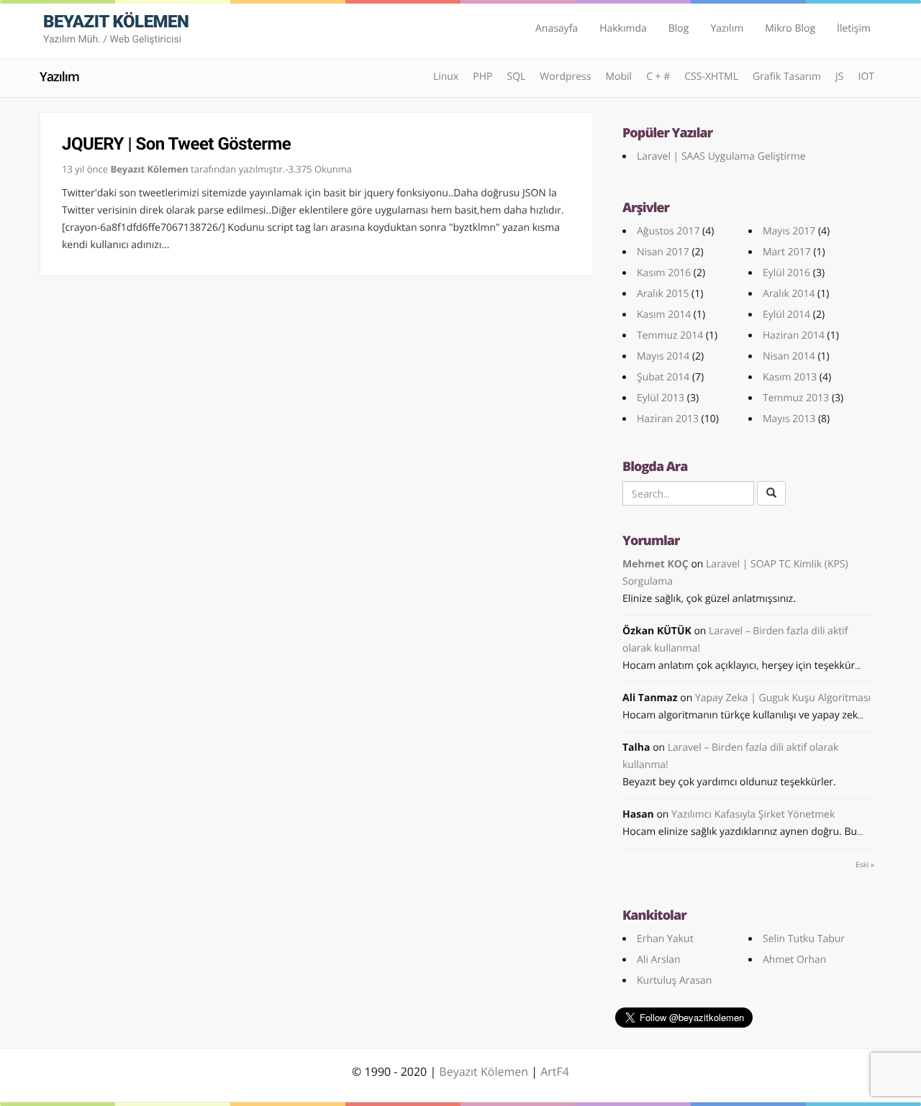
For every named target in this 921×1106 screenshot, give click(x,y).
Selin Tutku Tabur (804, 939)
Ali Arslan (659, 959)
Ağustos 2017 (668, 231)
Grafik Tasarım (787, 76)
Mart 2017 (787, 252)
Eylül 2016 (786, 273)
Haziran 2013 (668, 419)
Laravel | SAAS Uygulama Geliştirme (721, 156)
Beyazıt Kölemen (485, 1071)
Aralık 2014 (789, 294)
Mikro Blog (790, 28)
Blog (678, 28)
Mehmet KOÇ (655, 564)
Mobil (618, 76)
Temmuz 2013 (796, 398)
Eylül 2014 (786, 314)
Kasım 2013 (790, 377)
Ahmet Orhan (794, 959)
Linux (445, 76)
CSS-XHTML (711, 76)
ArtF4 (554, 1071)
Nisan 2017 (663, 252)
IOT (866, 76)
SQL (516, 76)
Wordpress (565, 76)
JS (839, 76)
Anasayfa (556, 28)
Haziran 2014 (794, 335)
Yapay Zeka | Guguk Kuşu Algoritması (783, 698)
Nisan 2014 (789, 356)
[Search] (771, 493)
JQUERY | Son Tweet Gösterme (176, 144)
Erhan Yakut (665, 939)
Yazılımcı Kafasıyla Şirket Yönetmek (753, 814)
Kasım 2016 (664, 273)
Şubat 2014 (663, 377)
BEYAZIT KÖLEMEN (116, 28)
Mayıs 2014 (663, 356)
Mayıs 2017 (789, 231)
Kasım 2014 (664, 314)
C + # (658, 76)
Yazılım (726, 28)
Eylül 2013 (660, 398)
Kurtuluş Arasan (674, 980)
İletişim (854, 28)
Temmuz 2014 (670, 335)
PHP (482, 76)
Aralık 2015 (663, 294)
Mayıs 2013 (789, 419)
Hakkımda (623, 28)
